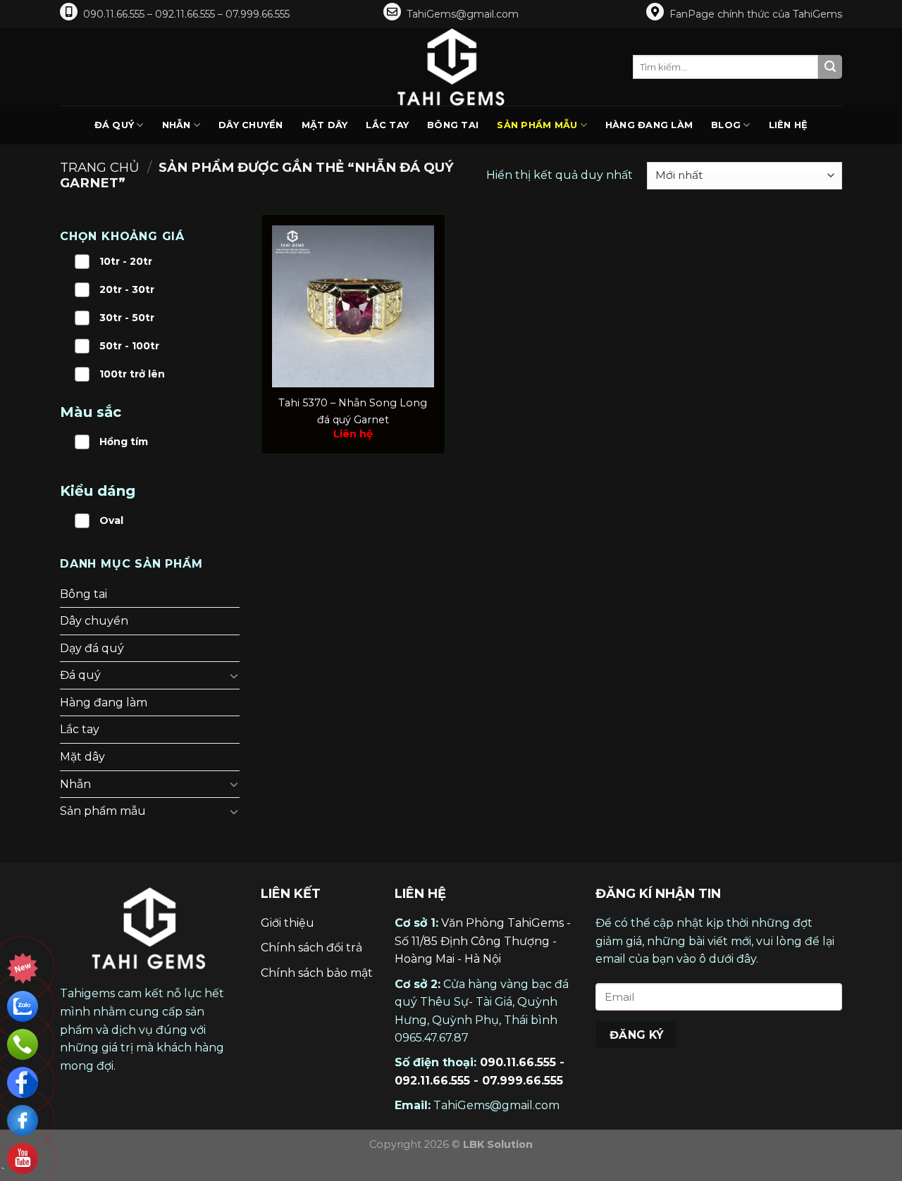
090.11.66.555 (518, 1062)
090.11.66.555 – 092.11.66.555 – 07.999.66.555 (186, 14)
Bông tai (452, 125)
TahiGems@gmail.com (463, 14)
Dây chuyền (250, 125)
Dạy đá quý (92, 648)
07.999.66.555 (522, 1080)
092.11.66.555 (432, 1080)
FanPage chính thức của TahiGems (755, 14)
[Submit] (830, 67)
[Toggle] (234, 675)
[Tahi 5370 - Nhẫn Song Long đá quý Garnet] (353, 306)
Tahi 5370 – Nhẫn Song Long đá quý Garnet (352, 410)
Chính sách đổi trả (311, 947)
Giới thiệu (287, 923)
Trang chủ (100, 167)
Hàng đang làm (649, 125)
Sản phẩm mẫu (537, 125)
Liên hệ (788, 125)
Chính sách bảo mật (317, 973)
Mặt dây (325, 125)
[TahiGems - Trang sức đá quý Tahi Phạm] (451, 67)
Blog (726, 125)
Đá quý (114, 125)
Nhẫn (176, 125)
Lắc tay (387, 125)
